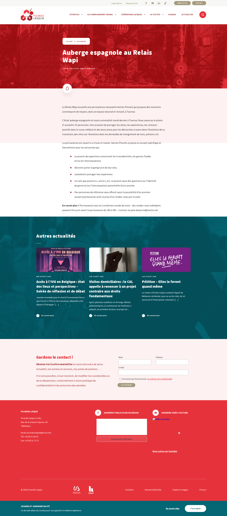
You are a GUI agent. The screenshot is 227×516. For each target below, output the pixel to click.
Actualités (187, 14)
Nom (121, 357)
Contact (199, 3)
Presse (203, 489)
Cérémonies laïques (131, 14)
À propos (74, 14)
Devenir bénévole (153, 489)
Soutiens (129, 489)
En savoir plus (172, 508)
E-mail (121, 367)
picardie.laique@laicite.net (39, 432)
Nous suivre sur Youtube (165, 451)
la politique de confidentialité (159, 379)
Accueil (69, 41)
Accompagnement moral (100, 14)
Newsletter (182, 3)
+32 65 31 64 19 (31, 436)
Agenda (172, 14)
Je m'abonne (126, 385)
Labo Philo (116, 3)
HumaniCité (132, 3)
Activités (155, 14)
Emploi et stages (180, 489)
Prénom (159, 357)
